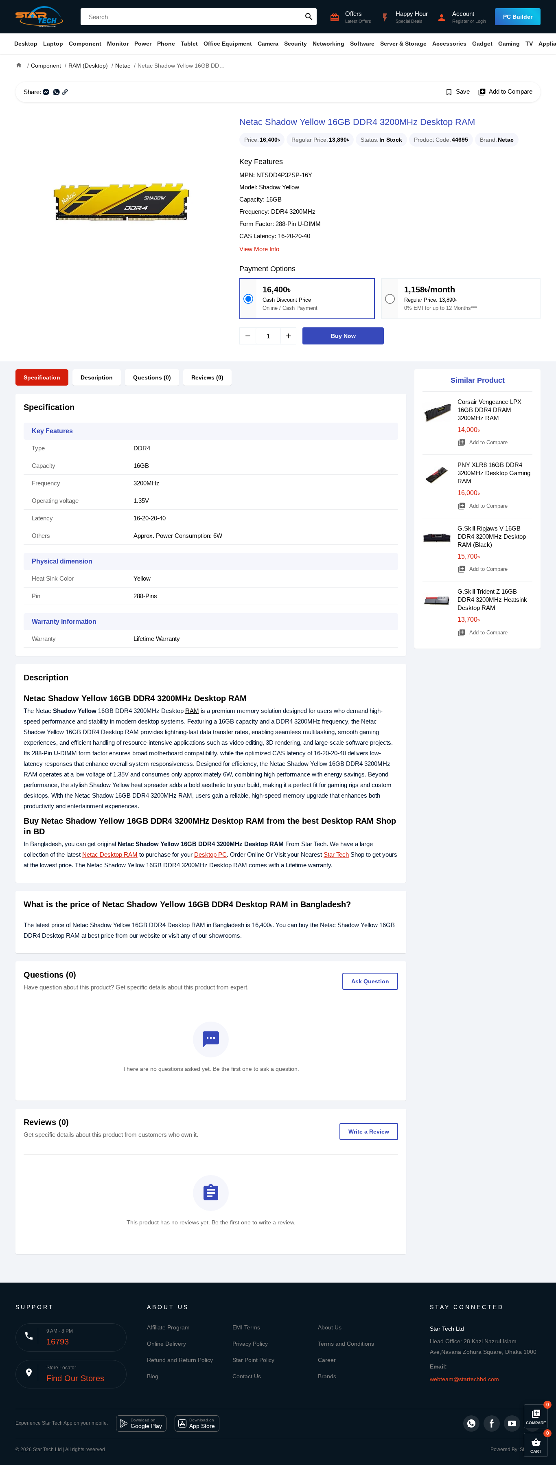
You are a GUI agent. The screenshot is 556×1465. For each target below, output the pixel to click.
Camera (268, 43)
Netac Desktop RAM (110, 854)
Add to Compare (505, 92)
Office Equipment (228, 43)
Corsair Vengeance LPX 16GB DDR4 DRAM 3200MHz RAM (489, 409)
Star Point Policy (253, 1360)
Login (480, 21)
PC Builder (517, 16)
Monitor (118, 43)
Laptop (53, 43)
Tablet (189, 43)
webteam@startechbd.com (464, 1379)
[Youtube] (512, 1423)
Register (460, 21)
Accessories (449, 43)
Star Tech (336, 854)
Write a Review (368, 1131)
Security (295, 43)
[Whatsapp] (471, 1423)
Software (362, 43)
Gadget (482, 43)
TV (529, 43)
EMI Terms (246, 1327)
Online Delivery (166, 1343)
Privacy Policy (250, 1343)
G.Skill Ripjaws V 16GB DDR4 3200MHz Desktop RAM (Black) (491, 536)
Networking (328, 43)
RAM (192, 710)
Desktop (25, 43)
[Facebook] (492, 1423)
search (309, 17)
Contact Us (246, 1376)
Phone (166, 43)
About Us (329, 1327)
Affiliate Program (168, 1327)
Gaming (509, 43)
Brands (327, 1376)
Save (457, 92)
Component (85, 43)
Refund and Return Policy (180, 1360)
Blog (152, 1376)
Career (327, 1360)
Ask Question (370, 981)
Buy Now (343, 336)
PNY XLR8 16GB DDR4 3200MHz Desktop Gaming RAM (493, 473)
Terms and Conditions (346, 1343)
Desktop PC (210, 854)
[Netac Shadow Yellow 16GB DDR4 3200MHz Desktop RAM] (121, 201)
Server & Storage (403, 43)
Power (142, 43)
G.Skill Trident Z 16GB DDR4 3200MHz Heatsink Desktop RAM (492, 599)
